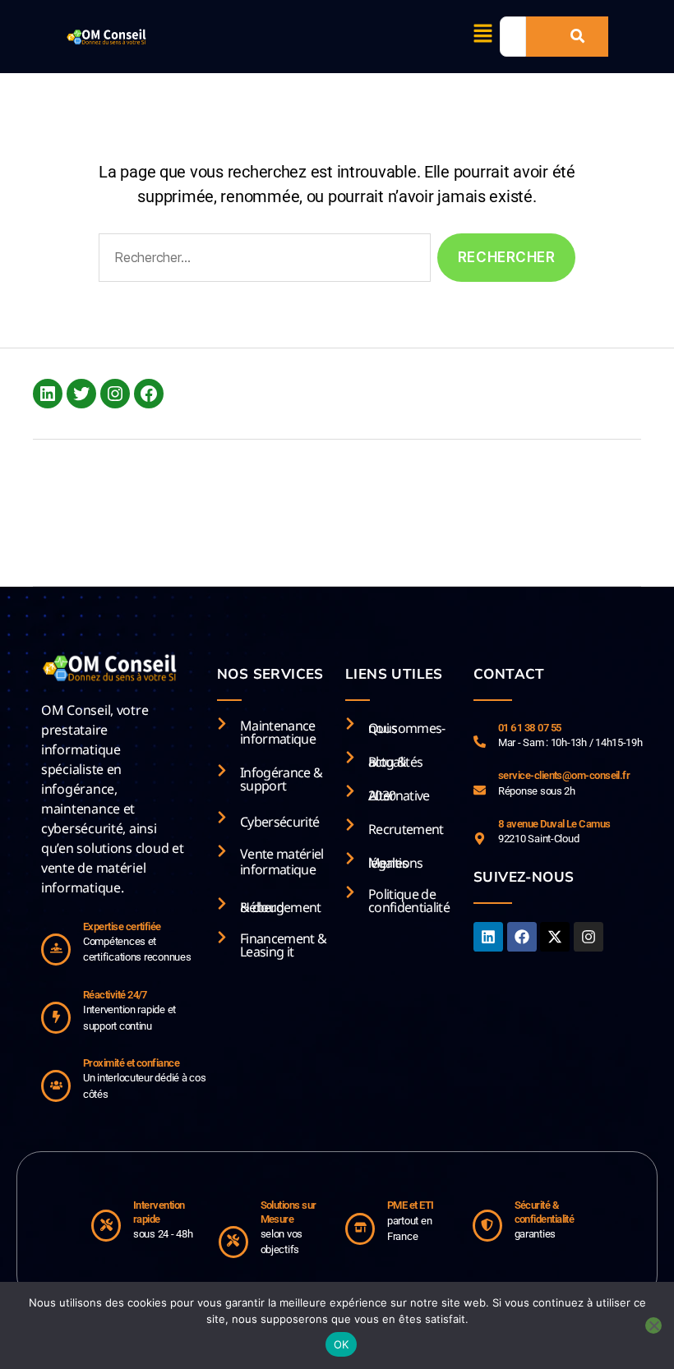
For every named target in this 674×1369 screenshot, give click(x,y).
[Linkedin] (488, 937)
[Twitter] (81, 393)
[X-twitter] (555, 937)
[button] (483, 34)
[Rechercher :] (261, 260)
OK (341, 1344)
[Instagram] (115, 393)
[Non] (653, 1325)
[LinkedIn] (47, 393)
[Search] (577, 36)
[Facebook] (149, 393)
